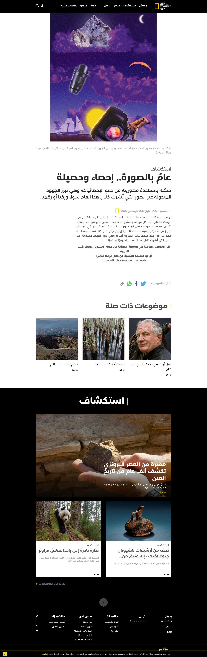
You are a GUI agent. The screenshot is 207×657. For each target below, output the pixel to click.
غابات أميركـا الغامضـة (109, 364)
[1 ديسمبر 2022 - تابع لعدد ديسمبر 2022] (143, 205)
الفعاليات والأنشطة (83, 631)
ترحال (107, 6)
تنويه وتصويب (111, 622)
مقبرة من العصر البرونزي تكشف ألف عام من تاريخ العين (134, 471)
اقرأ (167, 374)
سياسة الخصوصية (83, 639)
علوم (117, 6)
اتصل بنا (114, 631)
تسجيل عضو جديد (57, 622)
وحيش (143, 6)
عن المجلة (87, 622)
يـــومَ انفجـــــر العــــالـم (64, 364)
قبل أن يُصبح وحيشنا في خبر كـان (151, 367)
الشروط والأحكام (84, 635)
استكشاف (129, 6)
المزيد (44, 654)
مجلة (93, 6)
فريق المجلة (86, 626)
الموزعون (114, 626)
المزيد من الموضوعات (52, 584)
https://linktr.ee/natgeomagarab (124, 260)
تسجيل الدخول (58, 626)
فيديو (83, 6)
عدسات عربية (69, 6)
